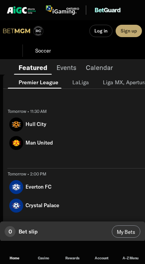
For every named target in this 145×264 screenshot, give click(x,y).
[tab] (33, 67)
